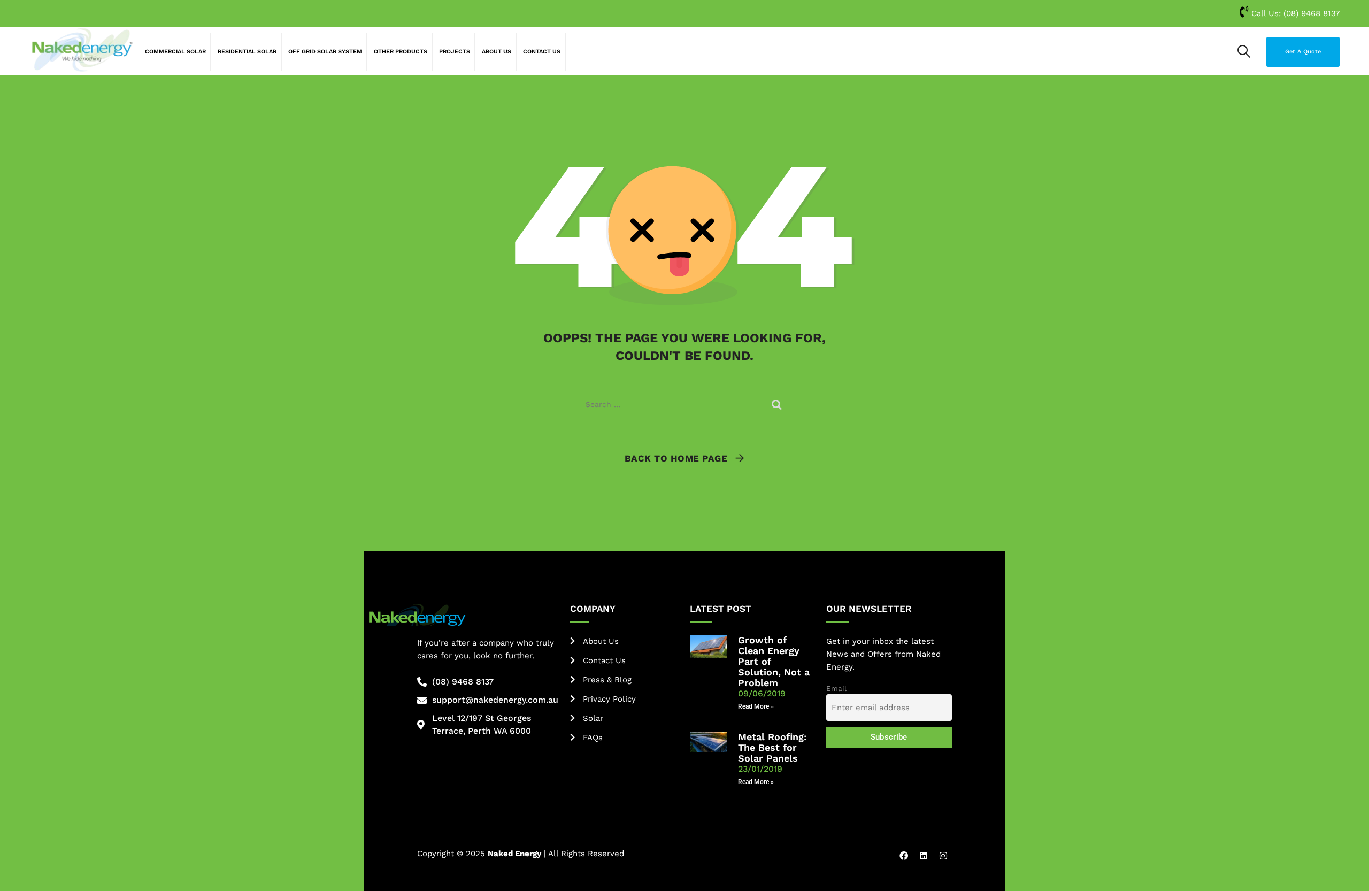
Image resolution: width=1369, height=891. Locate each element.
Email (836, 688)
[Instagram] (943, 855)
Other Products (400, 51)
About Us (496, 51)
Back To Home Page (676, 458)
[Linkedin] (923, 855)
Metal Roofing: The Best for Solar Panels (772, 747)
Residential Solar (247, 51)
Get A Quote (1303, 51)
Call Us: (1294, 13)
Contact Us (541, 51)
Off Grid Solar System (325, 51)
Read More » (756, 706)
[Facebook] (903, 855)
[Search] (1244, 51)
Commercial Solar (175, 51)
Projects (454, 51)
